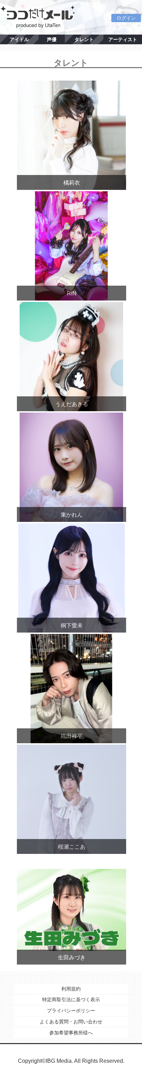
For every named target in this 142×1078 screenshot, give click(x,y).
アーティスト (122, 39)
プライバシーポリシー (71, 1010)
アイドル (19, 39)
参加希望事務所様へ (71, 1032)
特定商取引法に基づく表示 (71, 999)
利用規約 (71, 989)
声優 (52, 39)
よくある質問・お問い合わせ (71, 1021)
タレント (84, 39)
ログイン (126, 18)
